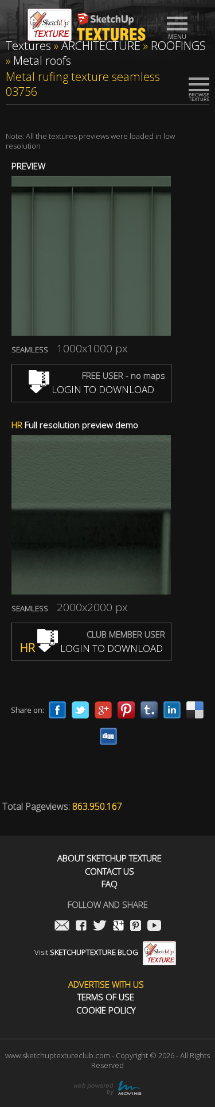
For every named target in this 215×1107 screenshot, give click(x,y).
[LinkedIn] (172, 709)
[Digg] (108, 736)
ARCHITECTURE (100, 45)
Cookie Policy (105, 1010)
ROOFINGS (178, 45)
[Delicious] (195, 709)
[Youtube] (154, 926)
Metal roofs (42, 60)
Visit (86, 952)
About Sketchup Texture (109, 858)
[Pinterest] (126, 709)
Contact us (109, 871)
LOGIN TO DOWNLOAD (101, 389)
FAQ (109, 884)
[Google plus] (103, 709)
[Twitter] (80, 709)
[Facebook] (57, 709)
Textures (28, 45)
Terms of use (105, 997)
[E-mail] (61, 926)
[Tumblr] (149, 709)
